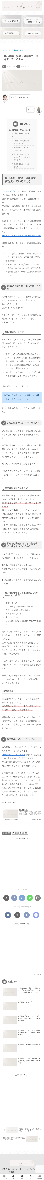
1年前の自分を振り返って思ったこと (22, 142)
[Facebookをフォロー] (27, 915)
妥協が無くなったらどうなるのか (22, 149)
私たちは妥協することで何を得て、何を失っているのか (22, 157)
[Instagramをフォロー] (36, 915)
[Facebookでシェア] (14, 898)
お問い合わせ (32, 1169)
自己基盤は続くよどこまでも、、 (22, 165)
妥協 (16, 833)
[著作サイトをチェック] (8, 915)
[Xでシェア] (6, 898)
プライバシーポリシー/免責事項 (11, 1170)
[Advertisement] (22, 862)
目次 (21, 124)
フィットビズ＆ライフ (12, 191)
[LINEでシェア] (30, 898)
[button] (38, 898)
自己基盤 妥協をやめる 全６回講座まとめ (21, 236)
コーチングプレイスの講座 (13, 755)
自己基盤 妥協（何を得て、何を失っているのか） (21, 133)
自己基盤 (8, 833)
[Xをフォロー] (17, 915)
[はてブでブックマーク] (22, 898)
